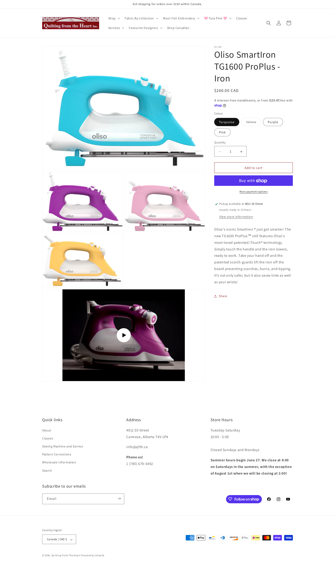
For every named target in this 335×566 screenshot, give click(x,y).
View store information (236, 217)
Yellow (253, 123)
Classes (47, 438)
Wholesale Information (59, 462)
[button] (114, 18)
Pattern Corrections (56, 454)
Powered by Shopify (92, 555)
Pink (222, 132)
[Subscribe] (119, 498)
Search (47, 470)
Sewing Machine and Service (62, 446)
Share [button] (223, 296)
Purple (273, 122)
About (46, 430)
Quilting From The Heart (66, 555)
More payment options (254, 191)
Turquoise (226, 122)
